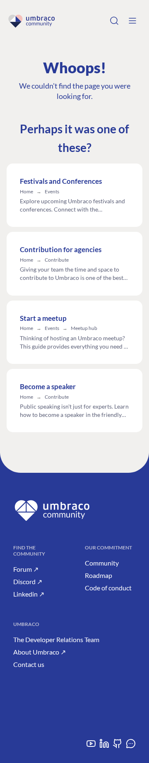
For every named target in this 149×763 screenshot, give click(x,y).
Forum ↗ (25, 569)
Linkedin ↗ (28, 594)
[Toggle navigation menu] (132, 21)
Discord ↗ (27, 581)
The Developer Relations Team (56, 639)
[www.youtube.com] (91, 747)
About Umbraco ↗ (39, 652)
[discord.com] (131, 747)
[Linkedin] (104, 747)
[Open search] (114, 21)
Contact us (28, 664)
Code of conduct (108, 588)
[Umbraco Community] (31, 21)
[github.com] (118, 747)
